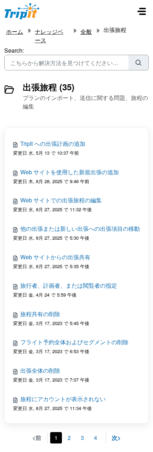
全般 (86, 31)
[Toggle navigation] (141, 11)
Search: (14, 50)
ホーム (14, 31)
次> (116, 438)
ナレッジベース (49, 35)
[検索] (138, 62)
